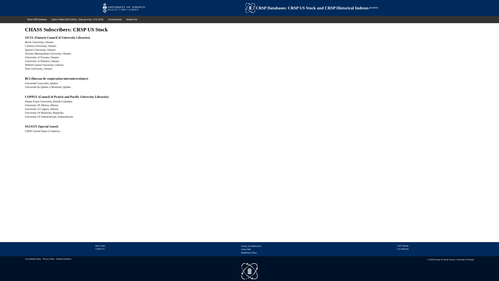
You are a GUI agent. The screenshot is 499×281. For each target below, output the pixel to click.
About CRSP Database (37, 19)
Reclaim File (131, 19)
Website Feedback (63, 259)
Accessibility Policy (33, 259)
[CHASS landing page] (250, 8)
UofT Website (403, 246)
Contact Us (100, 249)
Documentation (115, 19)
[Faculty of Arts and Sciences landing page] (124, 8)
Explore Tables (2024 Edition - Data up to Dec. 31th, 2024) (77, 19)
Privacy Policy (49, 259)
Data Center (100, 246)
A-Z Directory (403, 249)
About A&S (246, 249)
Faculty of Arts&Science (251, 246)
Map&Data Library (249, 253)
